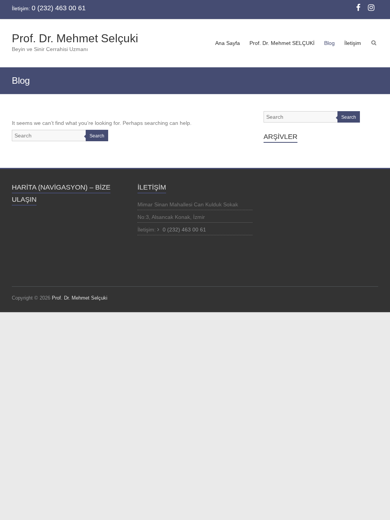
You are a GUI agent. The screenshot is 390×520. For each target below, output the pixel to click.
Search (97, 136)
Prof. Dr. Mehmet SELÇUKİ (282, 43)
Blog (329, 43)
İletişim (352, 43)
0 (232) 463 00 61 (183, 230)
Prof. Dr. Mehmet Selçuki (75, 38)
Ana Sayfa (227, 43)
